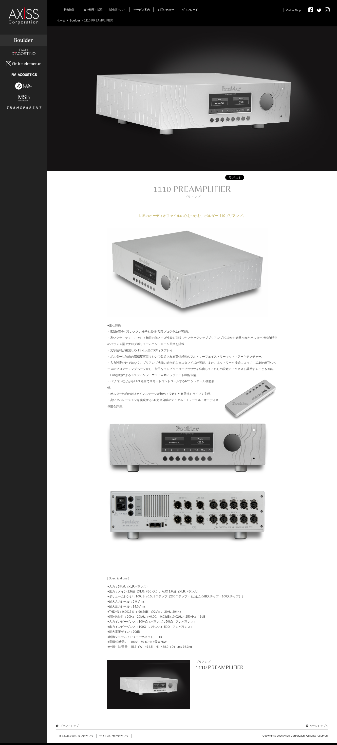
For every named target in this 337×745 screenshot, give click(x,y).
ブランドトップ (69, 725)
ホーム (61, 20)
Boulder (75, 20)
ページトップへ (318, 725)
